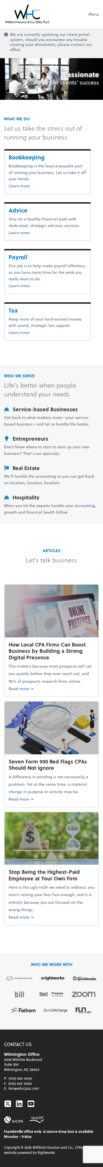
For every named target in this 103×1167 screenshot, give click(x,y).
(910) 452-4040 (20, 1078)
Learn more (47, 186)
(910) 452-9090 (20, 1083)
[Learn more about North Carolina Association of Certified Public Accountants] (36, 1119)
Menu (93, 14)
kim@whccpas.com (24, 1088)
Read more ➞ (51, 688)
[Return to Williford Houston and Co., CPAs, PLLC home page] (27, 14)
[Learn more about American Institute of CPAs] (13, 1119)
